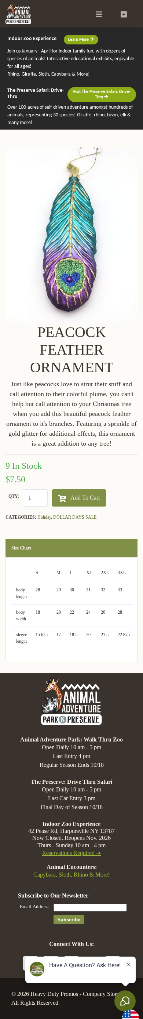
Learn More (79, 39)
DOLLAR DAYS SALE (74, 517)
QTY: (13, 496)
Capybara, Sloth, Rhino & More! (71, 874)
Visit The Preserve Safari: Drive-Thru (102, 94)
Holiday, (45, 517)
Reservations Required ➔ (71, 853)
